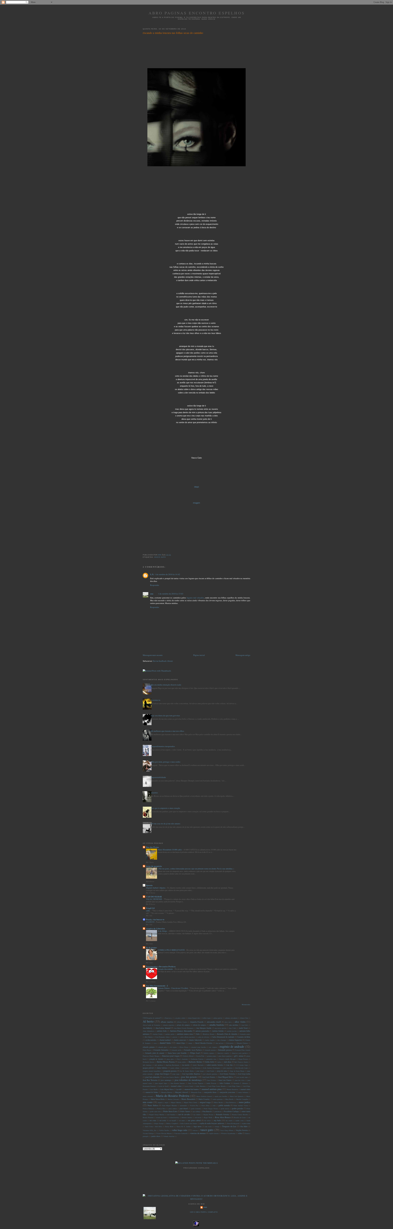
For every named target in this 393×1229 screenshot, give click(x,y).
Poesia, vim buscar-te (155, 919)
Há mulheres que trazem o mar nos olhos (167, 731)
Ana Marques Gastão (203, 1028)
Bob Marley (149, 1037)
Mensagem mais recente (153, 655)
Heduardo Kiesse (148, 1062)
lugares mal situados (195, 597)
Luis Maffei (154, 1089)
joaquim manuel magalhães (152, 1071)
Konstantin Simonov (149, 1086)
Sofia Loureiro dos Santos (188, 1123)
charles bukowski (195, 1040)
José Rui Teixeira (150, 1080)
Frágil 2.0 (150, 908)
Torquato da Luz (229, 1126)
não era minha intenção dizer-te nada (166, 684)
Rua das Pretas (152, 847)
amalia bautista (216, 1024)
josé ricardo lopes (242, 1077)
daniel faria (165, 1042)
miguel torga (205, 1102)
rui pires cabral (194, 1120)
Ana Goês (244, 1025)
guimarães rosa (211, 1059)
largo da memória (154, 866)
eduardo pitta (162, 1047)
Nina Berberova (231, 1102)
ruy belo (217, 1120)
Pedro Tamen (185, 1111)
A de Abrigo (162, 931)
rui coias (153, 1120)
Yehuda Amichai (168, 1136)
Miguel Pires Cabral (190, 1102)
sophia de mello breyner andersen (212, 1123)
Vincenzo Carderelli (180, 1133)
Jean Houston (196, 1068)
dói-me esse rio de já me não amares (165, 823)
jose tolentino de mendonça (188, 1079)
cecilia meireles (150, 1040)
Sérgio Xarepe (159, 1123)
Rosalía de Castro (240, 1117)
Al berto (148, 1021)
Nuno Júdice (153, 1105)
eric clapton (213, 1047)
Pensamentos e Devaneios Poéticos (161, 966)
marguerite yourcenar (227, 1092)
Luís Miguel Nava (166, 1089)
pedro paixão (237, 1108)
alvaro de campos (183, 1025)
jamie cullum (175, 1068)
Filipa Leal (195, 1053)
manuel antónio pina (212, 1089)
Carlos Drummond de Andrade (223, 1037)
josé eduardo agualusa (210, 1074)
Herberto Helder (195, 1061)
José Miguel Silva (225, 1077)
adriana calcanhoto (231, 1018)
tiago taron (197, 1126)
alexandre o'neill (214, 1021)
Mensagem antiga (242, 655)
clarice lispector (235, 1040)
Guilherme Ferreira (197, 1059)
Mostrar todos (246, 1005)
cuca (155, 1043)
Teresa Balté (169, 1126)
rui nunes (182, 1120)
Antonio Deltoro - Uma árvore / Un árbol (173, 988)
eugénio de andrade (152, 1018)
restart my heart (161, 1117)
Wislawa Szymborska (228, 1133)
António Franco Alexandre (181, 1030)
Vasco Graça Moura (226, 1130)
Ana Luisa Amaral (163, 1028)
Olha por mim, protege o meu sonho (165, 761)
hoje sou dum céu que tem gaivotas (165, 715)
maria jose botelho (221, 1096)
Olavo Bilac (205, 1105)
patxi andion (173, 1108)
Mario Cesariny (204, 1099)
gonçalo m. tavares (156, 1059)
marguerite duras (210, 1092)
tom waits (208, 1126)
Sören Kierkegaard (233, 1123)
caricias (174, 1037)
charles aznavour (180, 1040)
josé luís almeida (152, 1077)
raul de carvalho (184, 1114)
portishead (218, 1111)
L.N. (152, 574)
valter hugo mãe (179, 1130)
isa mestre (185, 1065)
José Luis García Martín (171, 1077)
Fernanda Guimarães (161, 1050)
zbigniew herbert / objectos (156, 888)
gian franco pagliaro (225, 1056)
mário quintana (218, 1099)
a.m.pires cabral (180, 1018)
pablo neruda (224, 1105)
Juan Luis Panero (225, 1080)
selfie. (148, 910)
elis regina (173, 1047)
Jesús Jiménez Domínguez (211, 1068)
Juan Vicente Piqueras (195, 1083)
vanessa (195, 1130)
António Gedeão (218, 1031)
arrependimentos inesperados (163, 746)
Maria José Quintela (236, 1096)
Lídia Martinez (201, 1086)
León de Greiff (163, 1086)
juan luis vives (240, 1080)
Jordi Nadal (210, 1071)
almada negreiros (168, 1025)
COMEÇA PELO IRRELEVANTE (171, 950)
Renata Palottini (148, 1117)
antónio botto (162, 1031)
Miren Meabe (218, 1102)
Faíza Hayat (147, 1050)
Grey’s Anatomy (182, 1059)
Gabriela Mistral (188, 1056)
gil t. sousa (238, 1055)
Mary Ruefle (229, 1099)
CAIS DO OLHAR (154, 896)
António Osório (158, 1034)
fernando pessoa (225, 1049)
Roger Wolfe (208, 1117)
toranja (217, 1126)
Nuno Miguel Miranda (169, 1105)
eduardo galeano (149, 1047)
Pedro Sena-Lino (170, 1111)
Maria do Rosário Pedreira (172, 1096)
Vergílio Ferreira (242, 1130)
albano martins (167, 1021)
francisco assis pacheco (240, 1053)
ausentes (154, 792)
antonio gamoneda (202, 1031)
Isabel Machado (198, 1065)
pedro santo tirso (155, 1111)
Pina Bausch (207, 1111)
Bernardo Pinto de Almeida (227, 1034)
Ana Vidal (232, 1028)
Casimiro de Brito (243, 1037)
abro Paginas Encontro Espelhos (197, 12)
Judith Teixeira (211, 1083)
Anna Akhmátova (148, 1031)
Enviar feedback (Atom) (163, 661)
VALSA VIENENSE (154, 899)
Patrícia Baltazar (148, 1108)
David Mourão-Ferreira (203, 1043)
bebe (198, 1034)
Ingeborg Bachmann (172, 1065)
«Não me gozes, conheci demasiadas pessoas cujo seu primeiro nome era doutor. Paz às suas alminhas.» (196, 868)
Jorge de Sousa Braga (237, 1071)
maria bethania (243, 1092)
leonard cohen (176, 1086)
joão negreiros (227, 1068)
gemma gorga (211, 1056)
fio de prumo (151, 947)
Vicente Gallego (148, 1133)
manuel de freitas (152, 1092)
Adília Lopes (206, 1018)
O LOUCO (150, 922)
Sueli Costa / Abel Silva (153, 1126)
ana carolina (233, 1025)
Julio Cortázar (225, 1083)
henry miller (182, 1062)
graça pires (170, 1059)
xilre (240, 1133)
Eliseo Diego (184, 1047)
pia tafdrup (196, 1111)
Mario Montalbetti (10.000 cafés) (170, 849)
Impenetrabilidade (158, 777)
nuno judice (244, 1102)
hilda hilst (209, 1061)
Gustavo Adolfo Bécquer (227, 1059)
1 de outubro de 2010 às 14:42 (167, 574)
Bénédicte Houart (208, 1034)
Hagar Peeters (243, 1059)
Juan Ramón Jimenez (178, 1083)
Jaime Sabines (162, 1068)
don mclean (219, 1043)
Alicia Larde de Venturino (151, 1025)
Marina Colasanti (173, 1099)
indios (219, 1062)
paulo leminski (196, 1108)
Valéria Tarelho (164, 1130)
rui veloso (207, 1120)
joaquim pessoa (170, 1070)
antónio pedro (169, 1034)
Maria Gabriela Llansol (204, 1096)
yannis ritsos (155, 1136)
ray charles (197, 1114)
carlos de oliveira (203, 1037)
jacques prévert (148, 1068)
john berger (200, 1071)
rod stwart (198, 1117)
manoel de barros (192, 1089)
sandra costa (239, 1120)
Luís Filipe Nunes (234, 1086)
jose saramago (166, 1080)
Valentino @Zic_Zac (149, 1130)
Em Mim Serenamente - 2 (157, 985)
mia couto (147, 1102)
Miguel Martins (176, 1102)
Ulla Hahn (243, 1126)
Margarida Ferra (196, 1092)
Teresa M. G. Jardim (184, 1126)
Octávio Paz (194, 1105)
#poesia (149, 885)
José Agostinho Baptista (191, 1074)
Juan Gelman (211, 1080)
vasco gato (160, 557)
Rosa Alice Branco (223, 1117)
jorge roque (176, 1074)
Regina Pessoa (208, 1114)
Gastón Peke (200, 1056)
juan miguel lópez (161, 1083)
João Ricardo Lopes (241, 1068)
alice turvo (228, 1022)
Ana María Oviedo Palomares (184, 1028)
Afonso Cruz (244, 1018)
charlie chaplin (209, 1040)
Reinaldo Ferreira (222, 1114)
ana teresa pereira (220, 1028)
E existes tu (155, 700)
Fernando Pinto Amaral (242, 1050)
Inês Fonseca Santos (241, 1062)
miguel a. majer (163, 1102)
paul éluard (184, 1108)
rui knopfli (172, 1120)
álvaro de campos (199, 1025)
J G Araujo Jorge (242, 1065)
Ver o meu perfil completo (204, 1212)
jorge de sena (222, 1071)
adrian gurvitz (217, 1018)
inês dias (227, 1061)
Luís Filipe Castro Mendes (217, 1086)
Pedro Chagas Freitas (211, 1108)
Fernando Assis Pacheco (193, 1050)
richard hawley (174, 1117)
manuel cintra (245, 1089)
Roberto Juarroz (187, 1117)
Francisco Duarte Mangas (151, 1056)
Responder (154, 585)
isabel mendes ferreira (215, 1065)
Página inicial (199, 655)
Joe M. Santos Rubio (187, 1071)
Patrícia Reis (161, 1108)
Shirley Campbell (172, 1123)
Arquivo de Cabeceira (155, 928)
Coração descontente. (166, 969)
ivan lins (229, 1065)
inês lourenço (147, 1065)
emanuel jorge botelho (198, 1047)
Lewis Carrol (189, 1086)
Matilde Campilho (242, 1099)
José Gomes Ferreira (227, 1074)
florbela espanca (209, 1053)
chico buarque (221, 1040)
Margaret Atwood (181, 1092)
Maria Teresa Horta (158, 1099)
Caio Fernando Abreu (162, 1037)
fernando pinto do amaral (154, 1053)
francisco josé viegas (170, 1055)
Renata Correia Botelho (240, 1114)
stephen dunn (246, 1123)
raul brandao (171, 1114)
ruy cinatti (229, 1120)
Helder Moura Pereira (166, 1061)
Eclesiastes (230, 1043)
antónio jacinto (232, 1031)
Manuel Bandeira (232, 1089)
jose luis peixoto (189, 1076)
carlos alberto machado (187, 1037)
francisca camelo (223, 1053)
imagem (196, 503)
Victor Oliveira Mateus (163, 1133)
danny (190, 1043)
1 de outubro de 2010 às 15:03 (170, 593)
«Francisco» (168, 1018)
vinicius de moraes (198, 1133)
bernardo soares (245, 1034)
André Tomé (243, 1028)
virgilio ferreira (214, 1133)
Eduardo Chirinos (242, 1043)
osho (214, 1105)
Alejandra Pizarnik (196, 1022)
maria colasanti (148, 1096)
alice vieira (240, 1021)
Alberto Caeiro (182, 1022)
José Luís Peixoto (208, 1077)
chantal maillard (165, 1040)
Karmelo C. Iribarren (241, 1083)
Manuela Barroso (166, 1092)
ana (151, 593)
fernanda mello (176, 1050)
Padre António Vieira (240, 1105)
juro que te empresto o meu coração (165, 808)
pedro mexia (225, 1108)
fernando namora (210, 1050)
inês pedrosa (159, 1065)
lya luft (178, 1089)
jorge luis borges (162, 1073)
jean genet (185, 1068)
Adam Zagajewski (194, 1018)
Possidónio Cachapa (231, 1111)
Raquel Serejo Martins (156, 1114)
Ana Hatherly (147, 1028)
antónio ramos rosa (185, 1034)
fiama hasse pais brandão (177, 1053)
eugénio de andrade (232, 1046)
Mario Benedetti (188, 1099)
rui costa (163, 1120)
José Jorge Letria (244, 1074)
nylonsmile (183, 1105)
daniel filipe (180, 1043)
